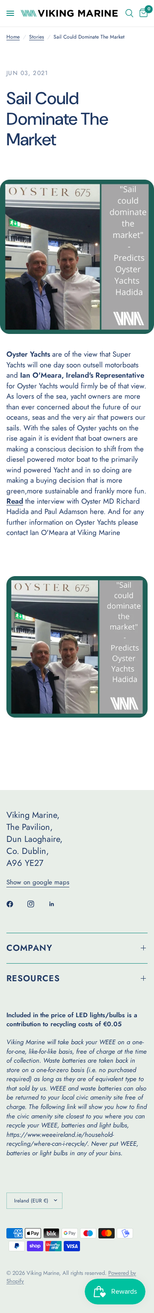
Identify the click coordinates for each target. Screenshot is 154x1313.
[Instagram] (36, 904)
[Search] (129, 13)
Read (14, 501)
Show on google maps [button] (37, 882)
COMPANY (29, 948)
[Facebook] (15, 904)
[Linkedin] (57, 904)
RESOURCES (33, 978)
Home (13, 37)
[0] (142, 13)
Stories (36, 37)
